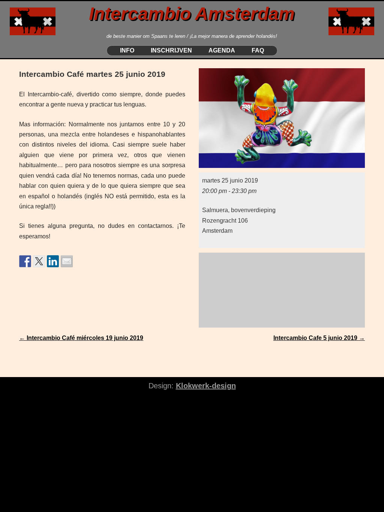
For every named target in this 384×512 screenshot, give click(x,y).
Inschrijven (171, 51)
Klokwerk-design (206, 386)
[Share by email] (67, 261)
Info (127, 51)
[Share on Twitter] (39, 261)
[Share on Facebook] (25, 261)
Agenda (221, 51)
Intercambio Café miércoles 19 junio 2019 (81, 338)
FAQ (258, 51)
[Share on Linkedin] (53, 261)
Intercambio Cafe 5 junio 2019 (319, 338)
